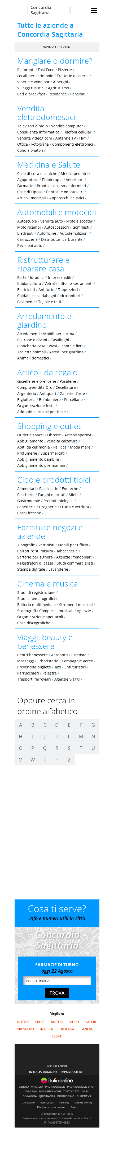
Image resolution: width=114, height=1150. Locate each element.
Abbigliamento (30, 441)
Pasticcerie (48, 488)
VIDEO (74, 1022)
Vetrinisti (46, 544)
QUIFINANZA (47, 1096)
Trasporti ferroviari (34, 679)
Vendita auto (51, 221)
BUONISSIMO (65, 1096)
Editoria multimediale (36, 604)
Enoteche (70, 488)
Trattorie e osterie (73, 75)
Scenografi (26, 610)
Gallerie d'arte (72, 393)
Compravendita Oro (34, 387)
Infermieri (77, 185)
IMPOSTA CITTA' (71, 1072)
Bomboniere (50, 399)
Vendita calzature (62, 441)
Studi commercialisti (75, 563)
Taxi (57, 666)
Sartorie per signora (35, 557)
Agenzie (84, 610)
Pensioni (77, 93)
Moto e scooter (79, 221)
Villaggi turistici (31, 87)
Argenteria (26, 393)
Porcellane (73, 399)
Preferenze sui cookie (51, 1107)
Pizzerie (65, 69)
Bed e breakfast (31, 93)
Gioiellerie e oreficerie (36, 381)
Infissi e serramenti (75, 283)
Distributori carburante (61, 239)
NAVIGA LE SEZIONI (57, 47)
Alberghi (60, 81)
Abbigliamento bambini (38, 459)
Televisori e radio (32, 125)
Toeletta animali (31, 351)
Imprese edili (59, 277)
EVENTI (57, 1036)
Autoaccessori (56, 227)
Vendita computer (67, 125)
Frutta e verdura (74, 506)
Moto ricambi (29, 227)
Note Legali (47, 1102)
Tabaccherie (67, 550)
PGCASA (31, 1091)
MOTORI (57, 1022)
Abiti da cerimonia (33, 447)
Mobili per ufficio (73, 544)
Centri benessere (32, 654)
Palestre (49, 673)
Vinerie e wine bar (33, 81)
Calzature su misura (35, 550)
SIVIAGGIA (30, 1096)
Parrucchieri (28, 673)
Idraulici (37, 277)
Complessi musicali (56, 610)
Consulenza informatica (38, 132)
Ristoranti (25, 69)
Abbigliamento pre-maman (41, 465)
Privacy (64, 1102)
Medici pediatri (74, 173)
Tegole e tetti (49, 301)
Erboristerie (47, 660)
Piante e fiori (71, 345)
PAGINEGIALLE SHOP (81, 1087)
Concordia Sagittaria (40, 10)
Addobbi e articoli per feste (41, 411)
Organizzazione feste (36, 405)
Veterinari (75, 179)
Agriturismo (58, 87)
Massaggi (25, 660)
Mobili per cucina (58, 333)
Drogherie (48, 506)
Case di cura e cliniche (37, 173)
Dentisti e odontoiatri (65, 191)
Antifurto (46, 289)
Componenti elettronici (72, 144)
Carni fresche (29, 512)
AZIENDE (88, 1029)
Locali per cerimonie (35, 75)
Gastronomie (28, 500)
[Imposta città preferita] (21, 10)
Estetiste (78, 654)
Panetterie (26, 506)
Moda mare (80, 447)
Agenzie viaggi (67, 679)
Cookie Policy (83, 1102)
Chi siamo (28, 1102)
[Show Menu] (94, 10)
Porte (22, 277)
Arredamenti (28, 333)
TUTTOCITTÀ (71, 1091)
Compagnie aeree (77, 660)
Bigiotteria (26, 399)
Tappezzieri (68, 289)
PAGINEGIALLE (55, 1087)
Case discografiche (33, 622)
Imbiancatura (29, 283)
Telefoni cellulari (78, 132)
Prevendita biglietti (34, 666)
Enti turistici (75, 666)
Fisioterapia (52, 179)
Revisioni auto (29, 245)
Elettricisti (26, 289)
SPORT (40, 1022)
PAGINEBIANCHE (50, 1091)
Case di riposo (29, 191)
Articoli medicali (31, 197)
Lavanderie (58, 569)
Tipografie (26, 544)
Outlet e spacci (30, 434)
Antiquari (48, 393)
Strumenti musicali (76, 604)
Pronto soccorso (51, 185)
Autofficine (46, 233)
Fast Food (46, 69)
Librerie (54, 434)
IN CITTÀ (46, 1029)
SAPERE (91, 1022)
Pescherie (25, 494)
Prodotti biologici (58, 500)
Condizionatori (30, 150)
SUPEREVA (84, 1096)
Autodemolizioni (74, 233)
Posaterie (68, 381)
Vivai (53, 345)
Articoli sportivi (77, 434)
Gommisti (80, 227)
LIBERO (24, 1087)
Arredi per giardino (66, 351)
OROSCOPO (25, 1029)
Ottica (22, 144)
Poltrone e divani (32, 339)
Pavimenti (26, 301)
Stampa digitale (31, 569)
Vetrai (50, 283)
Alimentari (26, 488)
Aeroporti (59, 654)
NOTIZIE (23, 1022)
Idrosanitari (70, 295)
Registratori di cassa (35, 563)
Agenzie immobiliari (74, 557)
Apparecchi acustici (66, 197)
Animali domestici (33, 358)
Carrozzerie (27, 239)
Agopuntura (27, 179)
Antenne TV (65, 138)
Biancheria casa (31, 345)
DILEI (85, 1091)
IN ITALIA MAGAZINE (43, 1072)
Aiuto (74, 1107)
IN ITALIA (67, 1029)
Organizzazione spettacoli (40, 616)
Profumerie (27, 453)
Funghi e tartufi (51, 494)
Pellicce (60, 447)
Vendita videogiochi (34, 138)
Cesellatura (66, 387)
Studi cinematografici (36, 598)
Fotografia (40, 144)
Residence (58, 93)
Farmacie (25, 185)
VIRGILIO (37, 1087)
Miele (73, 494)
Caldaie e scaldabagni (36, 295)
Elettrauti (25, 233)
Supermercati (53, 453)
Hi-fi (82, 138)
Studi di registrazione (36, 592)
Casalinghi (60, 339)
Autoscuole (27, 221)
